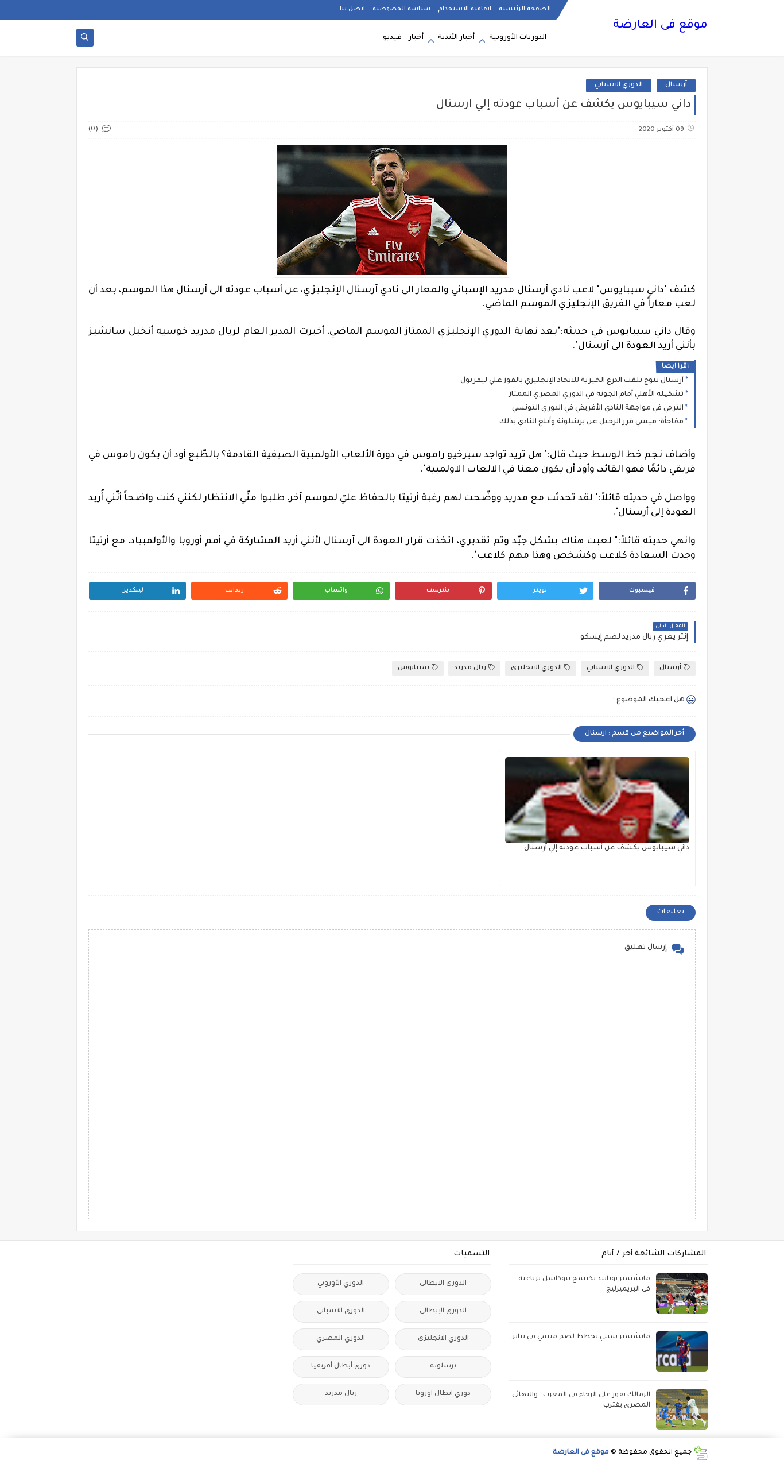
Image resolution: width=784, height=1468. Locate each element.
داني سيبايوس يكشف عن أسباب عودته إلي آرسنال (606, 848)
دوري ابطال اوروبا (443, 1394)
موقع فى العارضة (660, 26)
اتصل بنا (352, 9)
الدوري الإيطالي (443, 1311)
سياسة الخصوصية (401, 9)
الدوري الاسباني (619, 85)
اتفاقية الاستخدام (464, 9)
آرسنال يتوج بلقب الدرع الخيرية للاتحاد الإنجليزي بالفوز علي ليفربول (572, 381)
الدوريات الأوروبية (517, 38)
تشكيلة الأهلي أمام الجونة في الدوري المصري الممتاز (596, 395)
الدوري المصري (340, 1339)
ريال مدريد (470, 668)
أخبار (416, 38)
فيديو (392, 38)
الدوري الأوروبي (340, 1284)
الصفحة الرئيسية (525, 9)
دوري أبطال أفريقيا (340, 1366)
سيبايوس (413, 668)
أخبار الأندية (456, 38)
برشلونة (443, 1366)
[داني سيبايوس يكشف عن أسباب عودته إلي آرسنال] (597, 800)
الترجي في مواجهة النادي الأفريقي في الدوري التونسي (598, 408)
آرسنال (676, 85)
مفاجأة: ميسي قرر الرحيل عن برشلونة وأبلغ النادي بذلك (591, 422)
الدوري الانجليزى (536, 668)
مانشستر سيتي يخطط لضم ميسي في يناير (581, 1337)
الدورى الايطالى (443, 1284)
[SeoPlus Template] (700, 1453)
